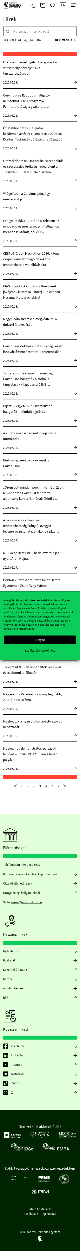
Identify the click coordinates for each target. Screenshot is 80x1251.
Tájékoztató (49, 1214)
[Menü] (73, 5)
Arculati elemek (13, 988)
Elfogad (40, 640)
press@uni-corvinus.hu (26, 902)
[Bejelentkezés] (32, 5)
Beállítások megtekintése (40, 650)
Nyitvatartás (11, 951)
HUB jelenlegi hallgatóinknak (22, 893)
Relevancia (63, 40)
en (63, 5)
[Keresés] (8, 31)
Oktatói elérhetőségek (17, 883)
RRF (5, 998)
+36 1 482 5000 (30, 865)
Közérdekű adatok (15, 970)
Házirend (9, 960)
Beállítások (31, 1214)
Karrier (7, 979)
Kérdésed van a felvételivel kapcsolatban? (30, 874)
